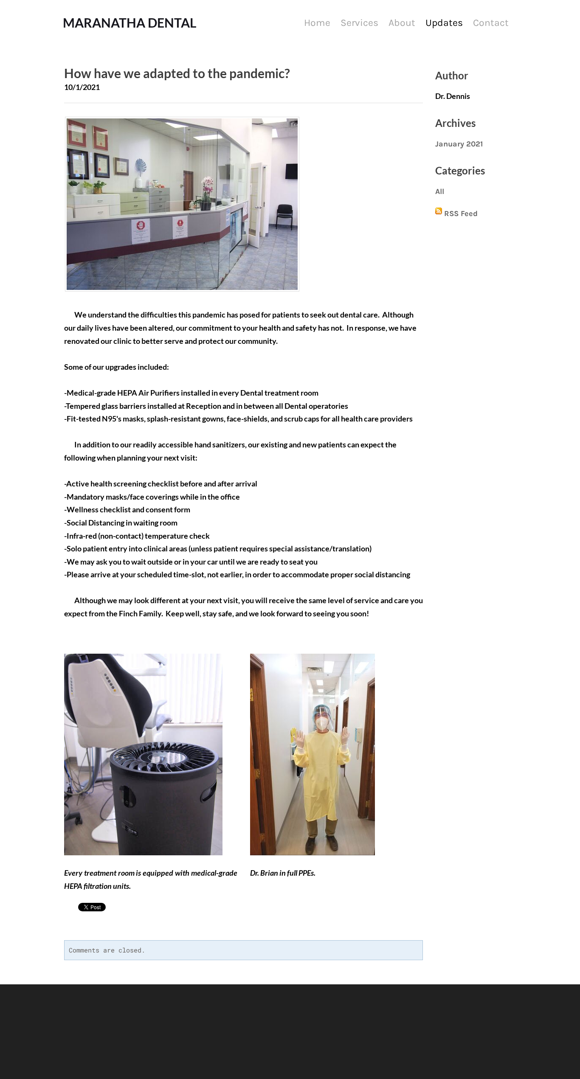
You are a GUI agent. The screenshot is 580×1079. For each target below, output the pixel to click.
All (439, 191)
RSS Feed (461, 213)
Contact (491, 22)
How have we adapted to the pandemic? (177, 73)
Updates (444, 22)
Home (317, 22)
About (402, 22)
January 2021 (459, 144)
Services (359, 22)
